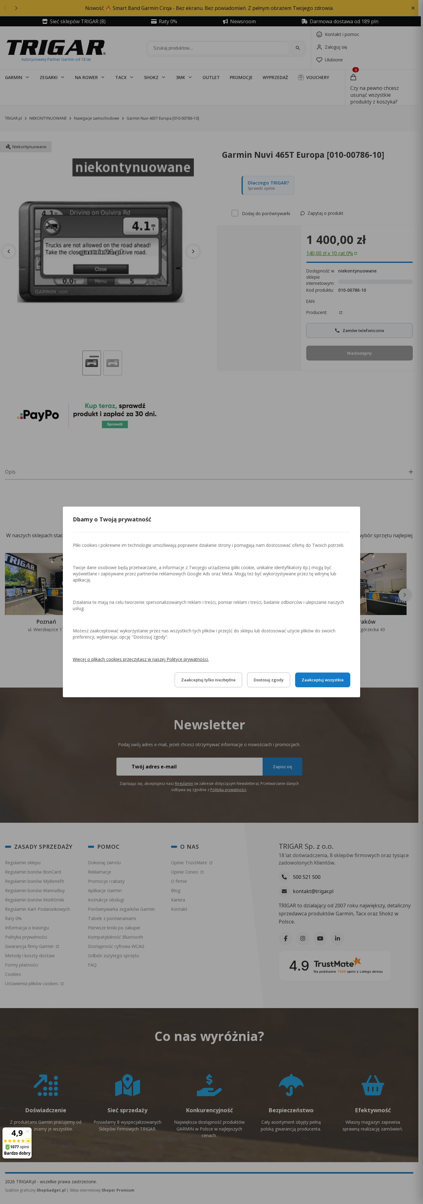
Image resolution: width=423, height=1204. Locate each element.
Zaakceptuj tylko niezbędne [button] (208, 680)
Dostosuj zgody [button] (269, 680)
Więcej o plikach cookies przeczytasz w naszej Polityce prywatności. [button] (141, 659)
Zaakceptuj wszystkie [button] (323, 680)
